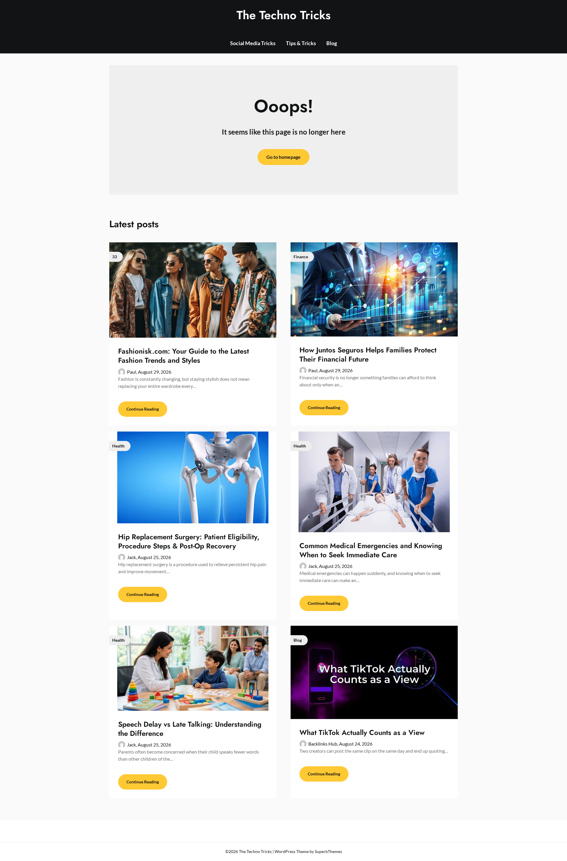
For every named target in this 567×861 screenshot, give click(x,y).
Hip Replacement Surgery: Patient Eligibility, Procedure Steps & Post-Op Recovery (189, 541)
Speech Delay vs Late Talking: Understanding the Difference (189, 729)
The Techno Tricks (284, 15)
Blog (331, 43)
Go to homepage (283, 157)
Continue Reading (142, 408)
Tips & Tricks (301, 43)
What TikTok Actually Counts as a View (362, 732)
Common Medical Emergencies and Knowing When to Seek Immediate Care (370, 550)
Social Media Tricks (253, 43)
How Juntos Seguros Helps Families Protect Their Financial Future (367, 354)
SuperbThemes (328, 851)
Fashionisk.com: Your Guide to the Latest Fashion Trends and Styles (183, 355)
